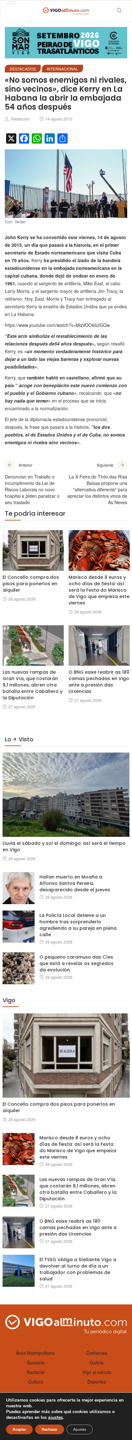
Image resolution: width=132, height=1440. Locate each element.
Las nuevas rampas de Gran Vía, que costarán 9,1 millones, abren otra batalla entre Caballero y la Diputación (32, 685)
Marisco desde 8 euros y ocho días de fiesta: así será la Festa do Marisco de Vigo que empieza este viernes (99, 590)
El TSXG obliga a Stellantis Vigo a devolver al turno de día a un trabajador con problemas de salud (77, 1269)
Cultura (35, 1381)
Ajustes (79, 1429)
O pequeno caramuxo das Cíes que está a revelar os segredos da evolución (76, 963)
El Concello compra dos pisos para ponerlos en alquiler (31, 583)
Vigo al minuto (96, 1372)
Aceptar (19, 1429)
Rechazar (50, 1429)
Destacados (23, 68)
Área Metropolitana (35, 1353)
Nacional (35, 1372)
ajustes (55, 1417)
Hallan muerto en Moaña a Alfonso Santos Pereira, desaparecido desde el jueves (74, 883)
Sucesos (35, 1362)
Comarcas (96, 1353)
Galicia (96, 1362)
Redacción (20, 118)
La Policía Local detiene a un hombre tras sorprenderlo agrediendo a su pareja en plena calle (78, 925)
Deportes (96, 1381)
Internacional (62, 68)
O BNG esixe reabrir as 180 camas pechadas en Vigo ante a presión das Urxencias (99, 682)
